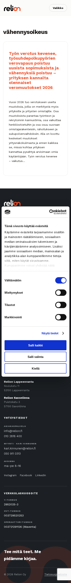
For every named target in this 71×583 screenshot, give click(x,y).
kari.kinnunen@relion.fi (20, 448)
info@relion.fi (13, 431)
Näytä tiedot (50, 333)
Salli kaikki (35, 345)
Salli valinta (35, 356)
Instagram (10, 475)
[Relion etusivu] (12, 8)
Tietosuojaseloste (55, 574)
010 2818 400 (13, 436)
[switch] (60, 292)
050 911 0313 (12, 453)
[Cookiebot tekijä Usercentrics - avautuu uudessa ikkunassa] (50, 212)
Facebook (26, 475)
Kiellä (35, 368)
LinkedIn (40, 475)
